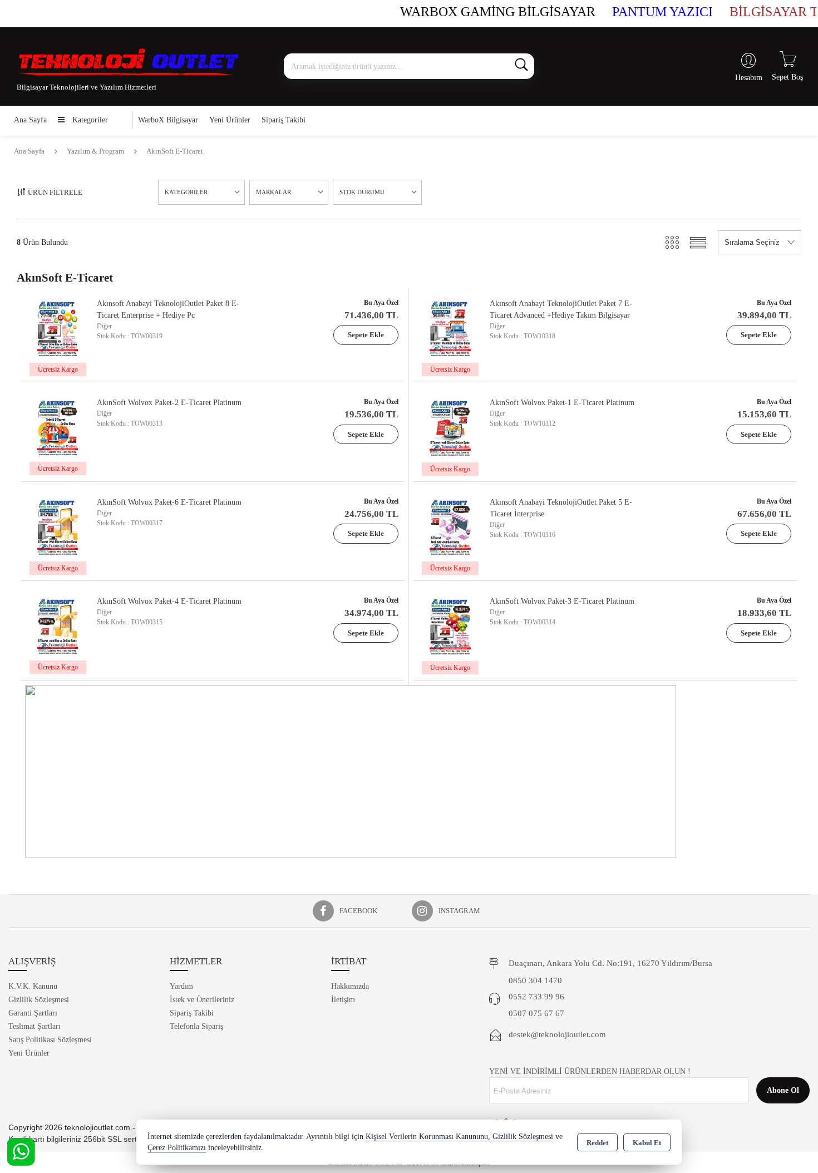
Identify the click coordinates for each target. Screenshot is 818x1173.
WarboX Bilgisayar (168, 120)
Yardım (181, 986)
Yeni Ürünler (29, 1053)
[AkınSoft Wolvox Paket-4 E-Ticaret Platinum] (57, 625)
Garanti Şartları (32, 1013)
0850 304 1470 (535, 980)
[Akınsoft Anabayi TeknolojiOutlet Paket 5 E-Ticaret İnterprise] (450, 526)
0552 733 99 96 (536, 996)
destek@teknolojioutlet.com (557, 1034)
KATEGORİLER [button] (186, 192)
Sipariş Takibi (283, 120)
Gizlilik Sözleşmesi (38, 999)
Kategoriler (89, 120)
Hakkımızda (350, 986)
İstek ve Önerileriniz (202, 999)
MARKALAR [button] (273, 192)
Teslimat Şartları (34, 1026)
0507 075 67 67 (536, 1013)
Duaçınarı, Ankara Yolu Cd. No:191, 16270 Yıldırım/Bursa (610, 963)
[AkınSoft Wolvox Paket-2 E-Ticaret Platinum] (57, 426)
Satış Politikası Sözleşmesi (50, 1040)
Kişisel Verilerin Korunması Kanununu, (428, 1136)
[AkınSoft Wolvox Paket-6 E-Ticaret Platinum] (57, 526)
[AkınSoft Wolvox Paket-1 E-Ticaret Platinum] (450, 426)
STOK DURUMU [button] (362, 192)
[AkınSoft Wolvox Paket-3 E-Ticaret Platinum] (450, 625)
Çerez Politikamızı (176, 1148)
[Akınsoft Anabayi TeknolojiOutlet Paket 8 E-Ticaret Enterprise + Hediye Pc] (57, 327)
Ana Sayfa (30, 120)
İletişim (343, 999)
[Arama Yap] (521, 66)
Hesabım (748, 77)
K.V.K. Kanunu (32, 986)
